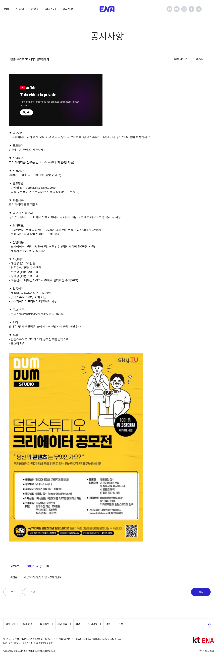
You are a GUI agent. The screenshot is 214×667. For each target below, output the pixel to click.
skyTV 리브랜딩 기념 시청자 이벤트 (42, 577)
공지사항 (68, 9)
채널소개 (50, 9)
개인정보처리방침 (206, 651)
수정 (13, 591)
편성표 (35, 9)
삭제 (33, 591)
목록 (201, 591)
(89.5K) (38, 566)
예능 (6, 9)
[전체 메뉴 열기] (208, 9)
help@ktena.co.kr (43, 643)
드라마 (20, 9)
